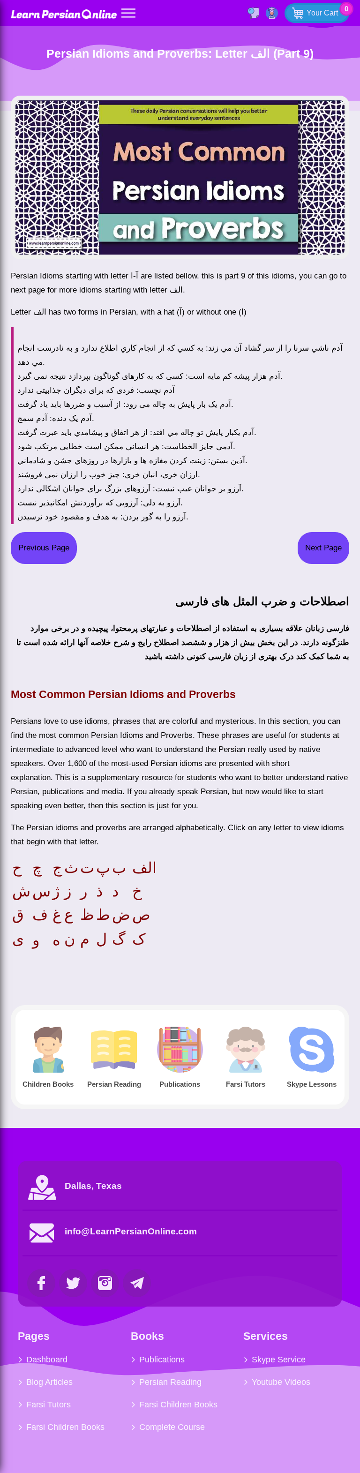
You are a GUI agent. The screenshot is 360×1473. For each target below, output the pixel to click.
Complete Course (172, 1427)
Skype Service (279, 1359)
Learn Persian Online (64, 14)
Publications (162, 1359)
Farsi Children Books (65, 1427)
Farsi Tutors (48, 1404)
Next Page (323, 547)
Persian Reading (170, 1382)
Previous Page (43, 547)
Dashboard (47, 1359)
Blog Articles (49, 1382)
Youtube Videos (281, 1382)
